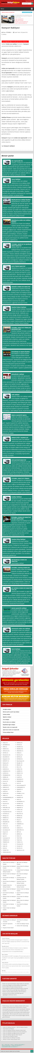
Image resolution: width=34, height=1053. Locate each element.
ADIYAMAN (5, 744)
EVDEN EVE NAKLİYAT (16, 1045)
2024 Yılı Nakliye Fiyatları (22, 1027)
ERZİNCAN (5, 779)
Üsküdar (18, 846)
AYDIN (18, 752)
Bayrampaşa (19, 761)
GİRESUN (5, 787)
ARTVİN (4, 752)
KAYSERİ (18, 803)
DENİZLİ (18, 773)
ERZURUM (19, 779)
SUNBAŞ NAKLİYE (6, 714)
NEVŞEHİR (5, 821)
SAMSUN (19, 827)
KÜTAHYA (5, 813)
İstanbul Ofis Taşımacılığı (22, 925)
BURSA (18, 769)
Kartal (4, 801)
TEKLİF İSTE (7, 1044)
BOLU (18, 767)
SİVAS (18, 836)
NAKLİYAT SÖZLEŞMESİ (19, 1044)
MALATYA (19, 813)
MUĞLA (4, 819)
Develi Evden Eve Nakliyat (9, 722)
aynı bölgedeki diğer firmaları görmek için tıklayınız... (15, 41)
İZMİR (4, 795)
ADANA (18, 742)
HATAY (4, 791)
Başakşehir (5, 759)
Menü (2, 9)
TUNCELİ (19, 842)
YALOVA (18, 848)
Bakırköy (19, 755)
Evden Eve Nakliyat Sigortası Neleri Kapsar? (12, 1034)
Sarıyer (4, 832)
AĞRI (4, 746)
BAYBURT (5, 761)
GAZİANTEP (5, 785)
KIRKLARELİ (5, 807)
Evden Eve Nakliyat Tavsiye (23, 923)
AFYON (18, 744)
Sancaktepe (5, 830)
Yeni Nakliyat (6, 719)
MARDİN (5, 817)
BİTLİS (4, 767)
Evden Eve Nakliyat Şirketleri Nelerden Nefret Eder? (14, 1030)
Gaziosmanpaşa (20, 785)
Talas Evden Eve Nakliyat (8, 1028)
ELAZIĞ (18, 777)
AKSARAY (19, 746)
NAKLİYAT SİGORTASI (6, 1045)
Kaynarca (5, 803)
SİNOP (4, 834)
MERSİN (18, 817)
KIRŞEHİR (19, 807)
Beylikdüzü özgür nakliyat (9, 724)
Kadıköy (18, 795)
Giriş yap (31, 1)
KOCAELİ (5, 809)
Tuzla (4, 844)
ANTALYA (5, 750)
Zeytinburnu (19, 850)
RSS (2, 1044)
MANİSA (18, 815)
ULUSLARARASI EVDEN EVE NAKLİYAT (9, 1046)
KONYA (18, 809)
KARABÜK (19, 797)
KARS (18, 799)
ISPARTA (5, 793)
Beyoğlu (18, 763)
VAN (4, 848)
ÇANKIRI (18, 771)
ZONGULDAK (6, 852)
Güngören (5, 789)
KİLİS (4, 805)
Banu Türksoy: (5, 954)
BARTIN (18, 757)
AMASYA (5, 748)
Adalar (4, 742)
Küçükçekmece (6, 811)
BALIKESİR (5, 757)
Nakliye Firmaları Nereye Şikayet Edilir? (11, 1039)
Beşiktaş (5, 763)
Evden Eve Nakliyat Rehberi (9, 1027)
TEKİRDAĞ (5, 840)
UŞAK (4, 846)
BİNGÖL (18, 765)
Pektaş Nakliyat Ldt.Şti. (8, 732)
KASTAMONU (20, 801)
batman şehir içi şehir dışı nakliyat (11, 711)
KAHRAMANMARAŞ (7, 797)
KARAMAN (5, 799)
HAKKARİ (19, 789)
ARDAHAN (19, 750)
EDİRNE (4, 777)
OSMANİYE (19, 823)
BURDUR (5, 769)
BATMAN (19, 759)
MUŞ (18, 819)
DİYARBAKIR (5, 775)
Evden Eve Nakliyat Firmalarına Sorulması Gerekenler (15, 1031)
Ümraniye (19, 844)
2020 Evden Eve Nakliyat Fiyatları (10, 1036)
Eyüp (4, 783)
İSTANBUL (8, 32)
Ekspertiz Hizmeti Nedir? (8, 927)
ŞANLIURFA (19, 830)
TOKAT (18, 840)
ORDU (4, 823)
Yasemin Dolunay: (6, 938)
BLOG (12, 1044)
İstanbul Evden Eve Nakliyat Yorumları (11, 1037)
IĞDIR (18, 791)
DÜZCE (18, 775)
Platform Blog (9, 1023)
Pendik (4, 825)
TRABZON (5, 842)
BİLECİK (4, 765)
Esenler (4, 781)
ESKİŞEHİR (19, 781)
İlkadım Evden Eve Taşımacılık (10, 727)
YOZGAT (5, 850)
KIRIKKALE (19, 805)
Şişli (4, 836)
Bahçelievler (5, 755)
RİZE (18, 825)
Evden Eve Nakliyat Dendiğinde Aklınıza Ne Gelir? (14, 1033)
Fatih (18, 783)
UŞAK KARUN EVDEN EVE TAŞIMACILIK (11, 729)
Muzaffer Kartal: (5, 946)
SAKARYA (5, 827)
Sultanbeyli (5, 838)
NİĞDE (18, 821)
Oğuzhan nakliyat (7, 717)
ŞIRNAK (18, 834)
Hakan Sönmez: (5, 962)
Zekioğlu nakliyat (7, 709)
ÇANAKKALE (5, 771)
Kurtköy (18, 811)
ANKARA (18, 748)
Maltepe (5, 815)
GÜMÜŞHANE (20, 787)
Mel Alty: (4, 970)
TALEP (18, 838)
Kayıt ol (27, 1)
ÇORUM (4, 773)
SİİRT (18, 832)
